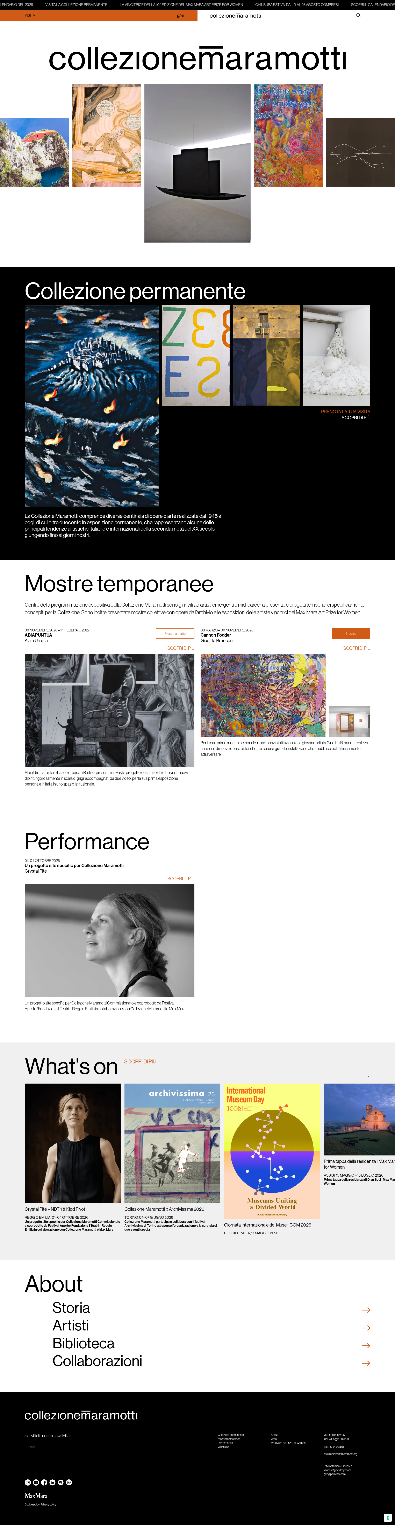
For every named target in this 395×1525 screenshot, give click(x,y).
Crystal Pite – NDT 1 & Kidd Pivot (55, 1209)
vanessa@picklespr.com (337, 1470)
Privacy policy (48, 1504)
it (178, 15)
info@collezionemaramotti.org (340, 1454)
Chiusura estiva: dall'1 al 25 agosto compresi (288, 5)
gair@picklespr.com (335, 1474)
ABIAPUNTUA (38, 635)
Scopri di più (356, 417)
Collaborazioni (97, 1360)
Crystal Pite (36, 871)
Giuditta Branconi (217, 640)
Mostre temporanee (119, 584)
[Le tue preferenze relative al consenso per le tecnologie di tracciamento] (388, 1518)
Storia (71, 1307)
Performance (87, 841)
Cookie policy (32, 1504)
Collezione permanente (135, 291)
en (183, 15)
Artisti (70, 1325)
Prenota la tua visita (345, 411)
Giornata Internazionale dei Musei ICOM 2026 (267, 1225)
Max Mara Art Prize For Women (288, 1442)
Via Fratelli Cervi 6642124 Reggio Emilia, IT (336, 1437)
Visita (30, 15)
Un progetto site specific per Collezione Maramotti (74, 865)
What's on (223, 1447)
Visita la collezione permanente (67, 5)
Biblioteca (83, 1343)
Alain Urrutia (36, 640)
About (274, 1434)
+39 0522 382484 (334, 1447)
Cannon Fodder (216, 635)
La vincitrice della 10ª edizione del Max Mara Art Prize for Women (172, 5)
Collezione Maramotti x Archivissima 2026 (164, 1209)
